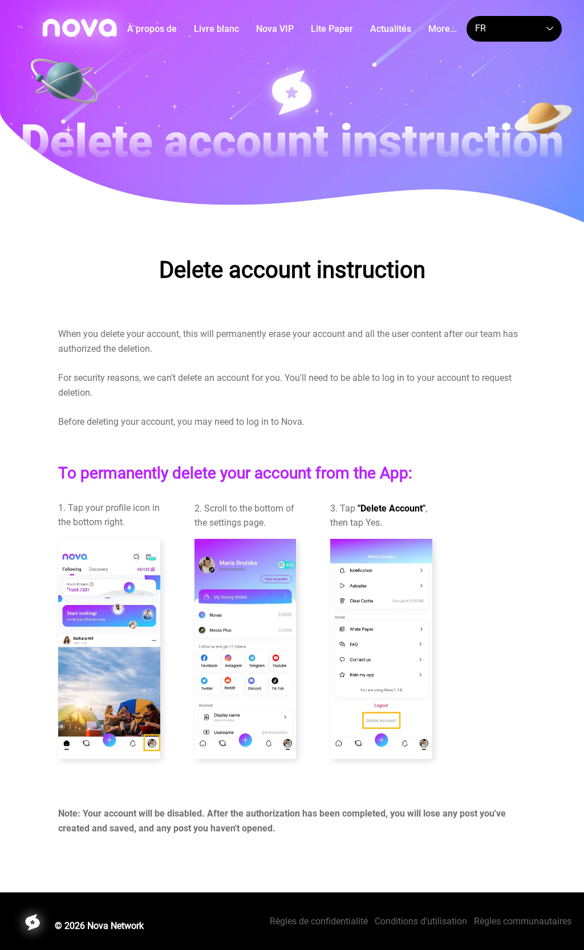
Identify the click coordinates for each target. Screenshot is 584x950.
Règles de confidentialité (322, 921)
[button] (216, 29)
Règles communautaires (522, 921)
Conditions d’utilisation (421, 921)
